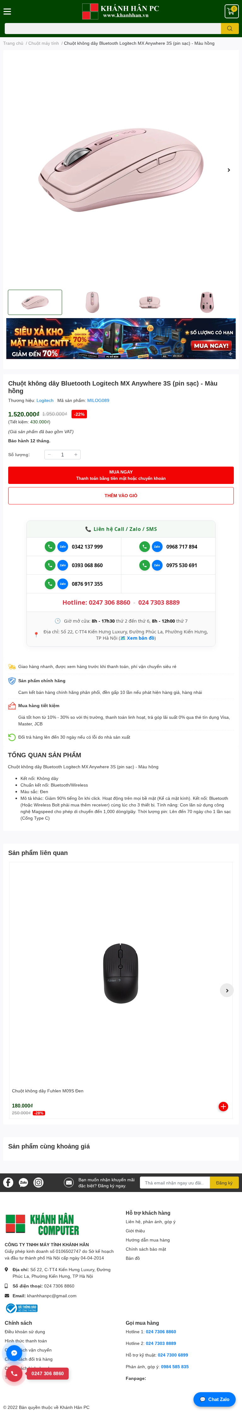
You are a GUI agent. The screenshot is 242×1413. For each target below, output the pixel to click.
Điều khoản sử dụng (25, 1331)
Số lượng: (19, 454)
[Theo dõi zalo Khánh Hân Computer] (23, 1182)
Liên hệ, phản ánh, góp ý (151, 1221)
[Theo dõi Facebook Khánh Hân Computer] (8, 1182)
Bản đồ (133, 1258)
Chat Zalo (214, 1399)
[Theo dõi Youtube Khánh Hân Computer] (38, 1182)
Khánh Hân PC (74, 1407)
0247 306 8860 (109, 602)
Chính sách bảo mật (146, 1249)
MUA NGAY (121, 475)
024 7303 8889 (159, 602)
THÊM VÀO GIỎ (121, 495)
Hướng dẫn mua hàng (148, 1239)
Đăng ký (224, 1182)
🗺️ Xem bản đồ (137, 638)
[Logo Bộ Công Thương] (21, 1307)
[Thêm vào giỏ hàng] (223, 1106)
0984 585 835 (175, 1366)
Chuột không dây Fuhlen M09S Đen (48, 1090)
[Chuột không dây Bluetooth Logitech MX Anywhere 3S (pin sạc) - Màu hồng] (121, 170)
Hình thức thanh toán (26, 1340)
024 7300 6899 (173, 1355)
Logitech (46, 400)
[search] (230, 28)
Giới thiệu (135, 1230)
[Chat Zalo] (62, 546)
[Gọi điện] (50, 546)
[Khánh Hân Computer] (121, 11)
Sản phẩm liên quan (38, 852)
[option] (121, 170)
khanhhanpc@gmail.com (52, 1295)
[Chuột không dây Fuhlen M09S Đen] (121, 974)
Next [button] (229, 170)
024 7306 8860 (59, 1285)
